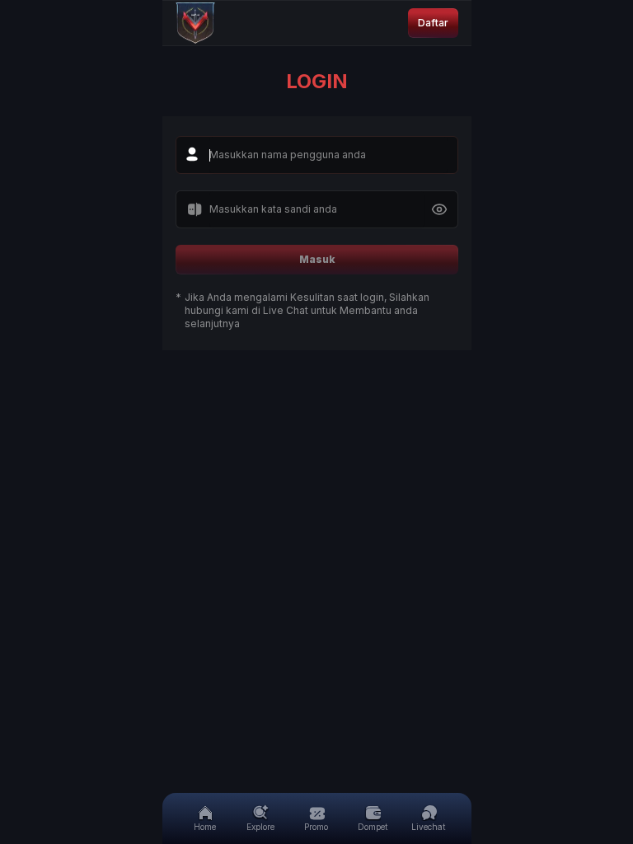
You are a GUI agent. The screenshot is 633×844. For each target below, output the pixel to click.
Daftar (433, 22)
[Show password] (439, 209)
